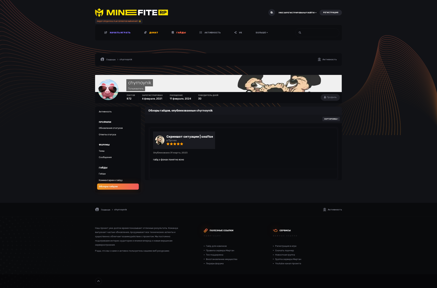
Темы (101, 151)
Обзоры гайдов (108, 186)
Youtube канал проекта (288, 263)
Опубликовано (170, 152)
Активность (212, 32)
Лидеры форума (215, 263)
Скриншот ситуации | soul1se (189, 137)
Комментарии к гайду (111, 180)
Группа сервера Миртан (288, 259)
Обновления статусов (324, 32)
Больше (261, 32)
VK (240, 32)
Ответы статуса (107, 134)
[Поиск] (300, 32)
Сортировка (330, 119)
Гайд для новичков (216, 246)
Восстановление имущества (221, 259)
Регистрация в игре (286, 246)
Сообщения (105, 157)
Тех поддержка (214, 254)
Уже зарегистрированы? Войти (297, 13)
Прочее (172, 140)
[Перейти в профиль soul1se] (159, 140)
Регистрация (330, 12)
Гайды (102, 173)
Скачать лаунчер (284, 250)
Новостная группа (285, 254)
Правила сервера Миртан (220, 250)
